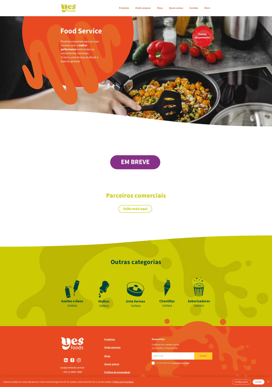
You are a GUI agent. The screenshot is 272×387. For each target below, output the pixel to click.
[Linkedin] (66, 360)
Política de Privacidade (123, 382)
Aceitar (258, 382)
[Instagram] (79, 360)
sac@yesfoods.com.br (72, 367)
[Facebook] (72, 360)
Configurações (241, 382)
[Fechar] (268, 381)
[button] (135, 162)
